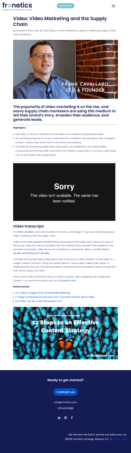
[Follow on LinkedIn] (59, 417)
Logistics (83, 30)
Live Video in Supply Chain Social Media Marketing (42, 292)
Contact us (65, 392)
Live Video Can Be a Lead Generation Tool (38, 301)
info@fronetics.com (65, 402)
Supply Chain (108, 30)
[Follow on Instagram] (65, 417)
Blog (52, 30)
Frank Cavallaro (25, 231)
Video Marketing (22, 34)
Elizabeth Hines (24, 30)
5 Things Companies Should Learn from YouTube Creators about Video (55, 297)
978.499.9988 (65, 408)
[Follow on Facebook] (71, 417)
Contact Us (65, 5)
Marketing (94, 30)
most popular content (39, 241)
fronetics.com (68, 280)
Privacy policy (120, 439)
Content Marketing (66, 30)
